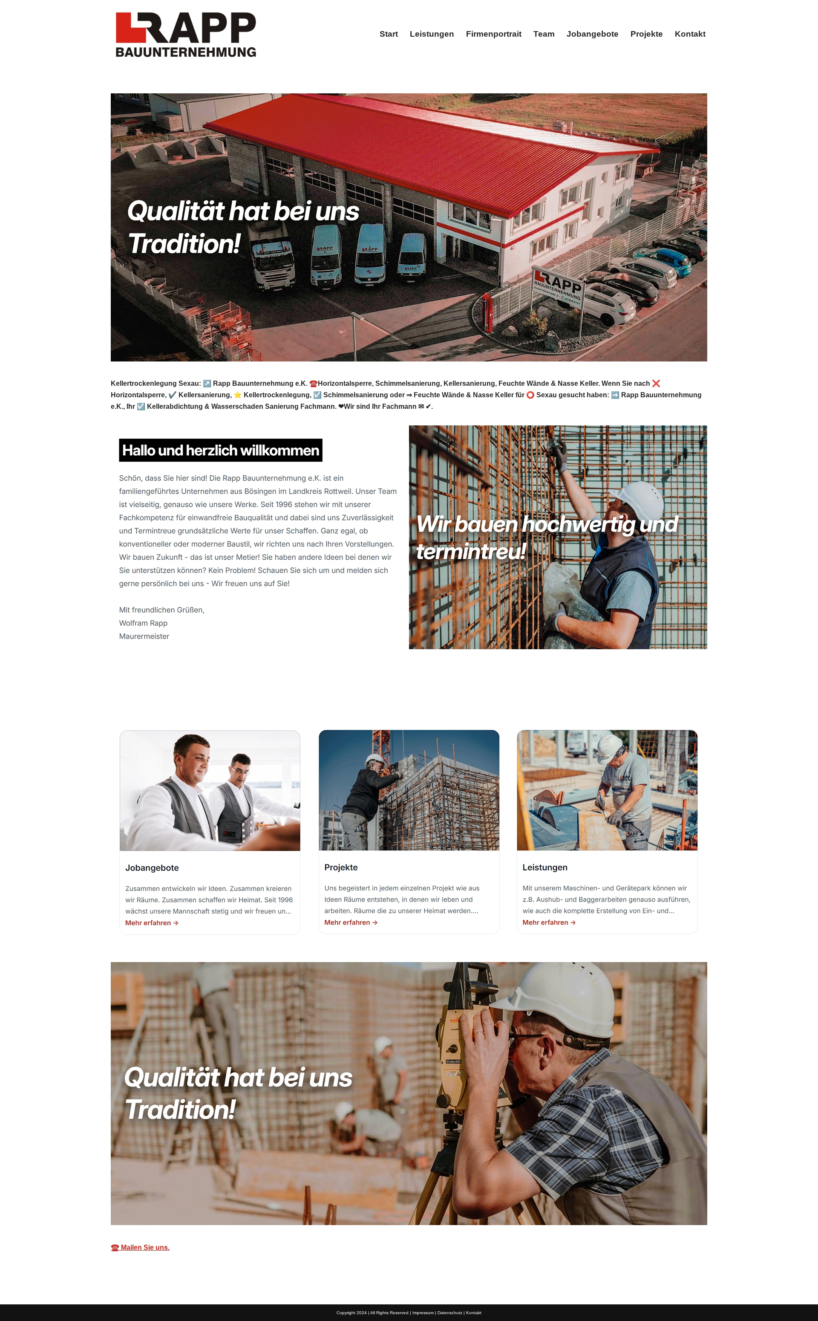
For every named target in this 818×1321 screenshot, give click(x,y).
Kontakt (690, 33)
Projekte (647, 33)
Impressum (423, 1312)
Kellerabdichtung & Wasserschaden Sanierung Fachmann (214, 696)
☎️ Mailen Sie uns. (140, 1247)
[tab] (213, 696)
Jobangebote (593, 33)
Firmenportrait (493, 33)
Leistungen (432, 33)
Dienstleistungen (360, 696)
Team (544, 33)
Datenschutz (450, 1312)
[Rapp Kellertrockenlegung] (185, 34)
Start (389, 33)
